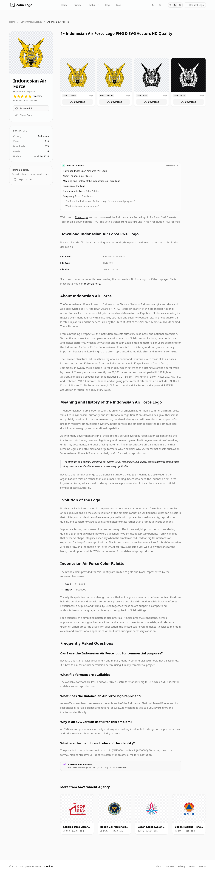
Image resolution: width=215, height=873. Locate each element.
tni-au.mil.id (26, 108)
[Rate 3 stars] (22, 96)
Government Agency (31, 21)
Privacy (181, 866)
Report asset (25, 179)
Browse (78, 4)
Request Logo (196, 4)
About (159, 866)
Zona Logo (24, 5)
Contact (170, 866)
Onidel (49, 866)
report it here (92, 283)
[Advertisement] (31, 237)
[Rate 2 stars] (18, 96)
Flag (107, 4)
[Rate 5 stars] (29, 96)
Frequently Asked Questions (78, 196)
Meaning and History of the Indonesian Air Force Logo (91, 180)
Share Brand (26, 115)
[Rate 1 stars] (14, 96)
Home (64, 4)
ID (180, 5)
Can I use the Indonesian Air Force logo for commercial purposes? (100, 201)
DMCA (202, 866)
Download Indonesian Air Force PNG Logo (85, 170)
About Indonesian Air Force (77, 175)
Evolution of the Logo (74, 185)
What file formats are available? (82, 206)
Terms (192, 866)
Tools (118, 4)
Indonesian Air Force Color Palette (81, 190)
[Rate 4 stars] (26, 96)
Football (92, 4)
